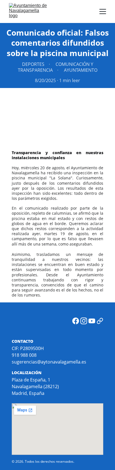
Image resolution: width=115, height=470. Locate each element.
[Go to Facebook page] (75, 321)
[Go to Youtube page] (91, 321)
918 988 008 (24, 355)
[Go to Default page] (100, 321)
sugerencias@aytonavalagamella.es (49, 362)
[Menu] (102, 11)
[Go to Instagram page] (83, 321)
